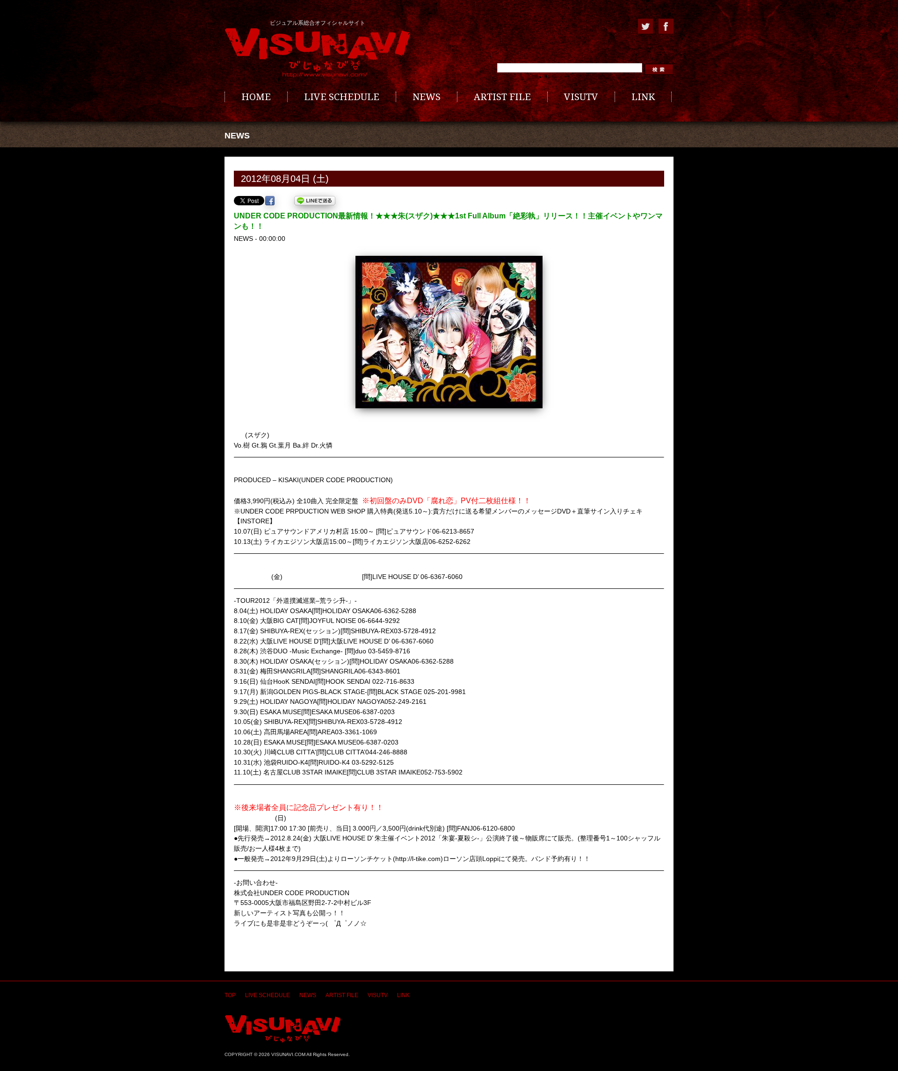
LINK (643, 97)
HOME (256, 97)
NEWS (427, 97)
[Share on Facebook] (270, 200)
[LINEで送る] (314, 200)
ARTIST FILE (502, 97)
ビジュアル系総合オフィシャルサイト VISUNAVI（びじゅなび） (317, 53)
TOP (230, 995)
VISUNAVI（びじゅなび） (282, 1028)
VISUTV (581, 97)
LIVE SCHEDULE (341, 97)
